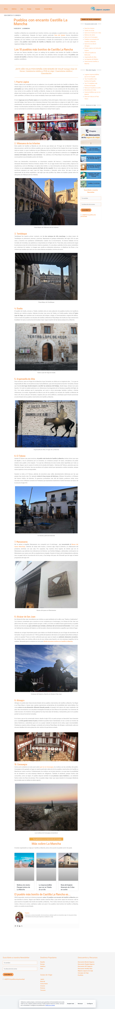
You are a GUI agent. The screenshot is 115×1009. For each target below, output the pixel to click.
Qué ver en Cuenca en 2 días (92, 33)
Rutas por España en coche (92, 88)
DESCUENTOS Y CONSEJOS (12, 15)
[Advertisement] (47, 941)
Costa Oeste (44, 983)
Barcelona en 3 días (90, 90)
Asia (22, 9)
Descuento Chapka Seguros (86, 964)
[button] (111, 2)
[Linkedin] (19, 926)
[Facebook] (15, 926)
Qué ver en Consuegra (90, 37)
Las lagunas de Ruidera (91, 59)
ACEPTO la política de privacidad (15, 979)
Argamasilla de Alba (90, 57)
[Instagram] (17, 926)
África (6, 9)
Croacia (42, 986)
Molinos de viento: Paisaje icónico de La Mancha (23, 887)
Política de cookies (50, 1005)
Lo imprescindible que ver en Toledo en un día (45, 887)
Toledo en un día (89, 30)
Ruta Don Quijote (89, 28)
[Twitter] (22, 926)
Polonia (42, 988)
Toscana (42, 990)
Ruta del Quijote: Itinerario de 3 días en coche (67, 887)
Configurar (90, 1003)
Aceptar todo (70, 1003)
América (14, 9)
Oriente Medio (48, 9)
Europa (29, 9)
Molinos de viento (89, 35)
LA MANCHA (26, 28)
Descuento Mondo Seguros (86, 962)
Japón (42, 979)
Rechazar (80, 1003)
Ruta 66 (42, 981)
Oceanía (37, 9)
